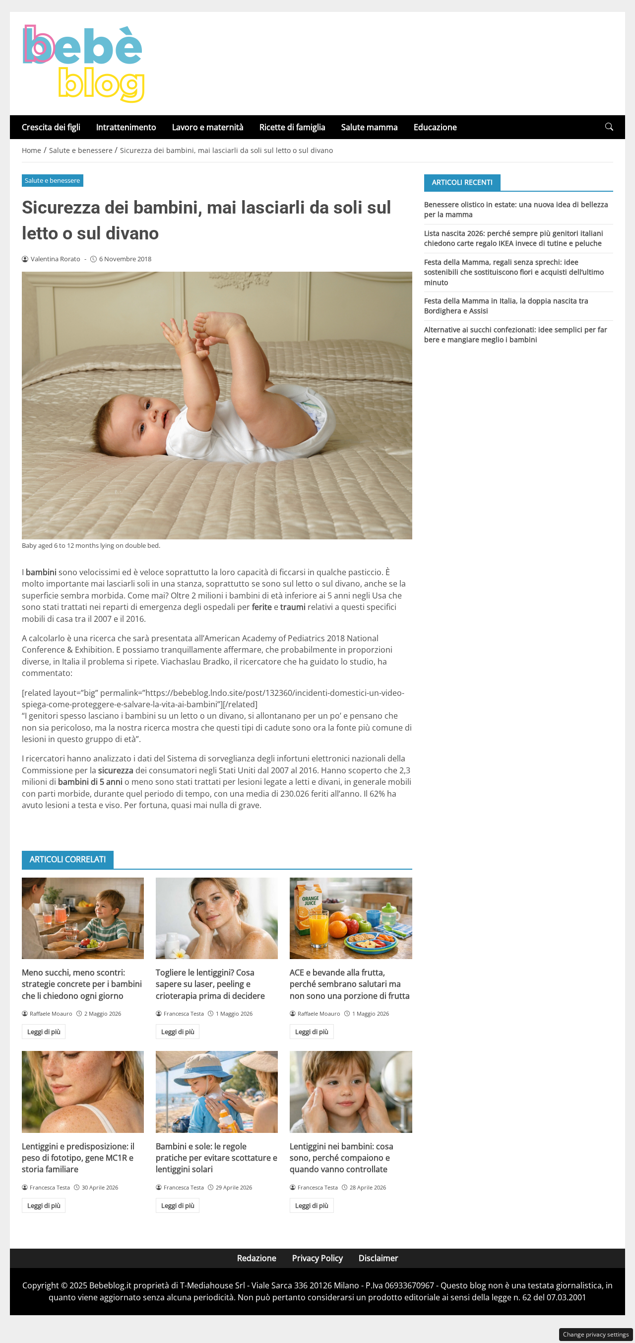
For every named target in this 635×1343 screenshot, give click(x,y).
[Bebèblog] (83, 62)
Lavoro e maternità (208, 127)
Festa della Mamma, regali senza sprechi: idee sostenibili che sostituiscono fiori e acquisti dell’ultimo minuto (514, 272)
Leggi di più (44, 1031)
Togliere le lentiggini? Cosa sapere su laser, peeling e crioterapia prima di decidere (210, 984)
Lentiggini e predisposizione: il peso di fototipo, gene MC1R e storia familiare (78, 1158)
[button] (609, 127)
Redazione (256, 1258)
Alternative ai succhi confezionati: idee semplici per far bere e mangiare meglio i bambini (515, 334)
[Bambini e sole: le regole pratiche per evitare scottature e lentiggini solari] (217, 1091)
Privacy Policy (317, 1258)
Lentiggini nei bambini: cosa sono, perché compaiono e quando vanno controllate (341, 1158)
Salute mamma (369, 127)
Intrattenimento (126, 127)
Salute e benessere (52, 180)
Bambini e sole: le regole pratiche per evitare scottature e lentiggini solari (216, 1158)
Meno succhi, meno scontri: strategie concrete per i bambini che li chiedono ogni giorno (82, 984)
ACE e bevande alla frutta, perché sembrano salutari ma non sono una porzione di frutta (350, 984)
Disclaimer (378, 1258)
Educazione (435, 127)
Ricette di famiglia (292, 127)
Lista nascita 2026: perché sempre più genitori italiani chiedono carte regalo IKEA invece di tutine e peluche (513, 237)
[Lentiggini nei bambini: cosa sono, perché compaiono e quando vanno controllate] (351, 1091)
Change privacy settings (596, 1334)
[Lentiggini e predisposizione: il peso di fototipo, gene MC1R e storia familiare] (83, 1091)
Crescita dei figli (51, 127)
